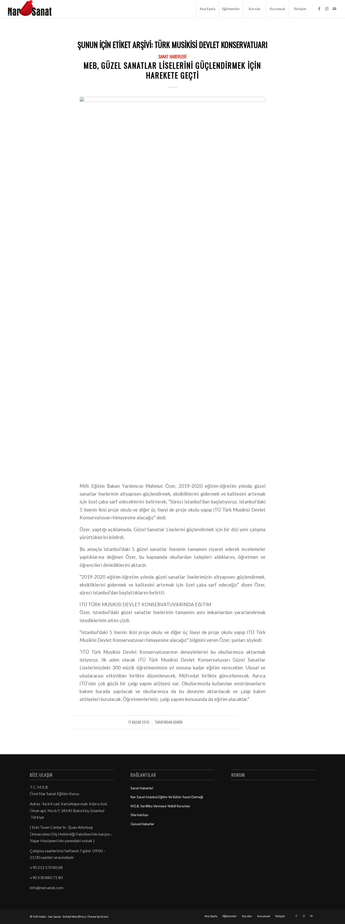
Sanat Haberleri (172, 56)
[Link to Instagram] (327, 8)
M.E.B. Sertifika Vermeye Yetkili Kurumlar (160, 806)
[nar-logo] (32, 9)
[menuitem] (207, 9)
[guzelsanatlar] (172, 286)
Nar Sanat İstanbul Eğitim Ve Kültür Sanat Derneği (167, 797)
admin (177, 722)
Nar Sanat (54, 916)
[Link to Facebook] (319, 8)
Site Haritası (139, 815)
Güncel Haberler (142, 824)
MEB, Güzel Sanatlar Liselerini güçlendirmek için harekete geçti (172, 70)
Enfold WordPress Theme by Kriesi (85, 916)
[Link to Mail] (334, 8)
